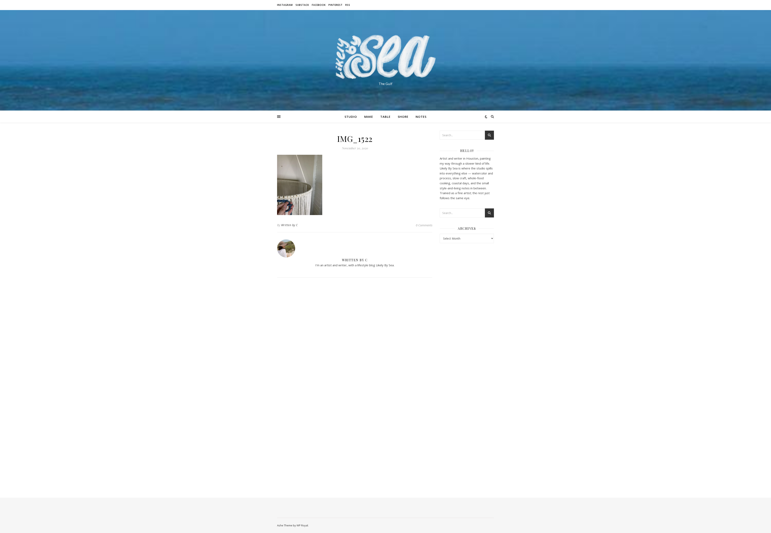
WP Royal (302, 525)
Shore (403, 117)
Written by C (289, 225)
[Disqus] (354, 334)
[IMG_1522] (354, 185)
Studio (351, 117)
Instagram (285, 5)
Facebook (319, 5)
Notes (421, 117)
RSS (347, 5)
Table (385, 117)
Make (368, 117)
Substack (302, 5)
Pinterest (335, 5)
